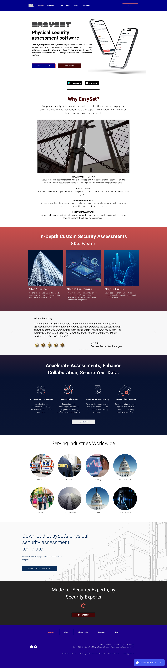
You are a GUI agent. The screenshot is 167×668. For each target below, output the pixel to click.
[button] (39, 568)
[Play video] (83, 146)
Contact (102, 644)
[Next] (155, 333)
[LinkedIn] (31, 646)
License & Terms (118, 644)
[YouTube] (35, 646)
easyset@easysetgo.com (125, 647)
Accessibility (130, 644)
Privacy (108, 644)
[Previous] (12, 333)
